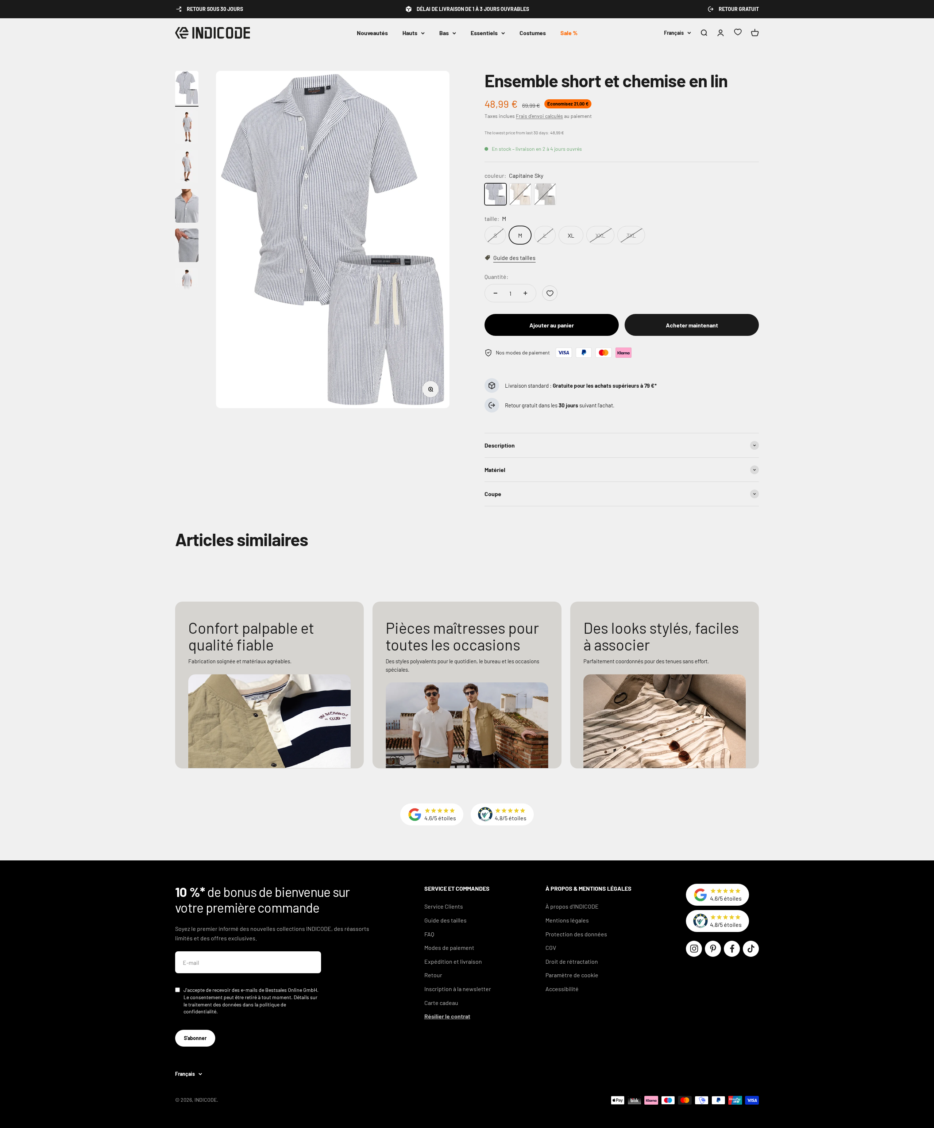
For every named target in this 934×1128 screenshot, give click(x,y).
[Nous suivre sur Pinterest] (713, 949)
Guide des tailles (445, 920)
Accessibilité (562, 988)
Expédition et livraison (453, 961)
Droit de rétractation (571, 961)
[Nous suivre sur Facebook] (732, 949)
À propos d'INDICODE (572, 906)
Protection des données (576, 934)
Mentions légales (567, 920)
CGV (550, 947)
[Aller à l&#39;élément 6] (186, 286)
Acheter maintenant (692, 325)
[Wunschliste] (737, 33)
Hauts (409, 32)
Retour (433, 974)
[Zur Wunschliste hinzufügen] (549, 293)
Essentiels (484, 32)
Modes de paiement (449, 947)
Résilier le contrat (447, 1016)
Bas (444, 32)
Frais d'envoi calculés (539, 116)
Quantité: (496, 276)
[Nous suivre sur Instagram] (694, 949)
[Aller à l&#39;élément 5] (186, 246)
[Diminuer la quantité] (495, 293)
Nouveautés (372, 32)
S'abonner (195, 1038)
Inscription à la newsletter (457, 988)
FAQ (429, 934)
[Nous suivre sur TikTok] (751, 949)
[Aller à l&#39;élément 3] (186, 167)
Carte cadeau (441, 1002)
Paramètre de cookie (571, 974)
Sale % (569, 32)
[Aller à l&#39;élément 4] (186, 207)
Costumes (533, 32)
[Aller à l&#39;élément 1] (186, 89)
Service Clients (443, 906)
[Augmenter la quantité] (525, 293)
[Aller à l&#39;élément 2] (186, 128)
